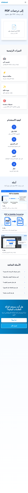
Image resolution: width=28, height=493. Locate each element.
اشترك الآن (14, 326)
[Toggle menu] (25, 2)
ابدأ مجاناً (14, 320)
